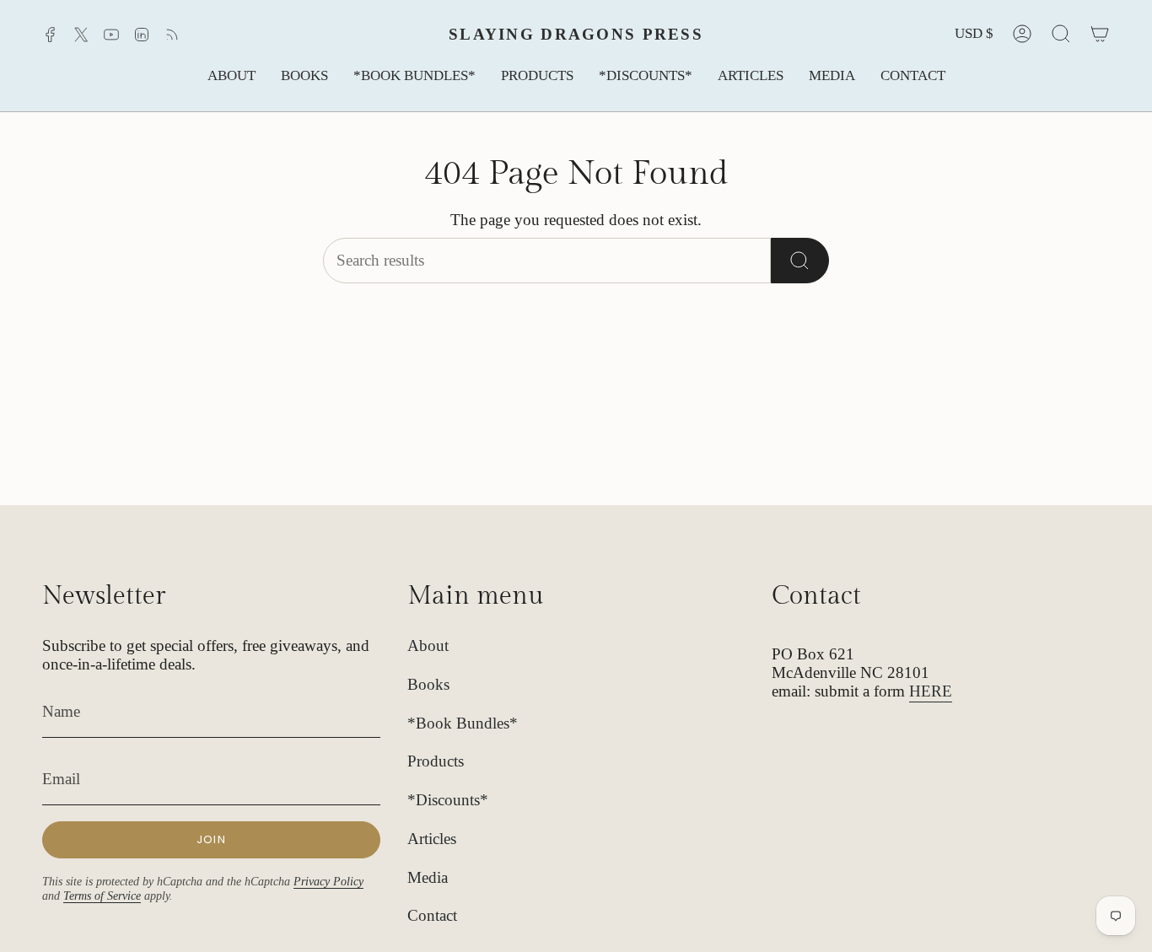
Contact (432, 915)
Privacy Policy (328, 881)
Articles (431, 838)
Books (428, 684)
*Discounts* (447, 800)
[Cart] (1099, 33)
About (428, 645)
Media (427, 877)
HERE (930, 691)
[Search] (800, 260)
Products (435, 761)
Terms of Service (102, 895)
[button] (231, 77)
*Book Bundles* (462, 723)
